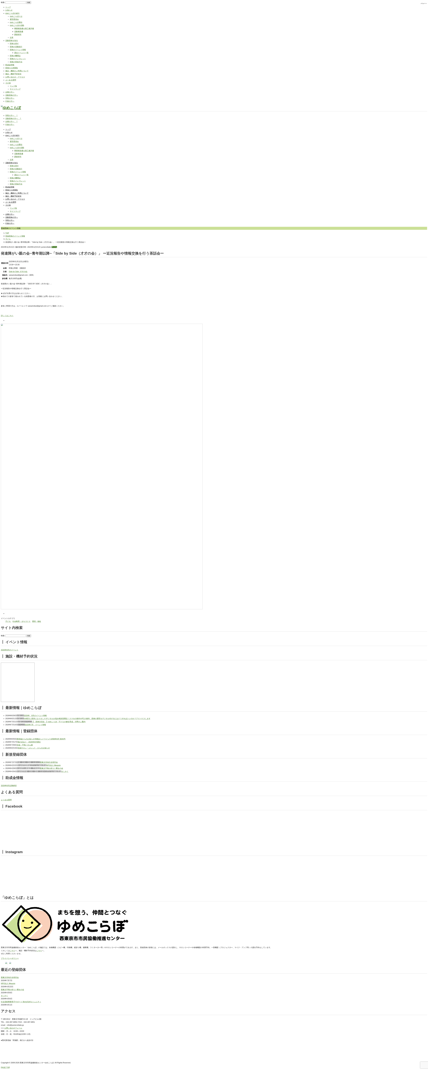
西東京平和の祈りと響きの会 (51, 768)
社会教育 (21, 765)
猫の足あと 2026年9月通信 (29, 742)
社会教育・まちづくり (21, 621)
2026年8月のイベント (9, 650)
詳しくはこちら (7, 316)
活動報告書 (18, 31)
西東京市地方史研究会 (49, 762)
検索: (3, 2)
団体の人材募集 (11, 68)
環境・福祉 (36, 621)
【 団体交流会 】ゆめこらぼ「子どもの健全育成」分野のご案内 (58, 722)
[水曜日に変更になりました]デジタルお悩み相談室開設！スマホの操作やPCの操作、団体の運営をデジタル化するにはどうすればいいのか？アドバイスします (87, 719)
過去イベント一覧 (21, 53)
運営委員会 (14, 19)
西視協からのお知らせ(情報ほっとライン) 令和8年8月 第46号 (41, 739)
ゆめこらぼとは (16, 16)
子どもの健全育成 (39, 765)
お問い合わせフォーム (13, 1028)
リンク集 (13, 86)
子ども (54, 247)
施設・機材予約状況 (13, 74)
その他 (8, 83)
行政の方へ (9, 101)
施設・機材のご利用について (17, 71)
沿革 (11, 37)
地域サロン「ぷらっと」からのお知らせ (34, 748)
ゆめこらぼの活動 (17, 25)
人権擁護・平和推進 (32, 768)
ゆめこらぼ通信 (16, 22)
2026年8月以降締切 (9, 786)
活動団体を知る (11, 40)
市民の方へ (9, 98)
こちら (12, 951)
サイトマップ (15, 89)
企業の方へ (9, 92)
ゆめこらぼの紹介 (12, 13)
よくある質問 (10, 80)
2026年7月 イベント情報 (35, 725)
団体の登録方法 (16, 62)
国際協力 (28, 765)
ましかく (64, 771)
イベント (28, 722)
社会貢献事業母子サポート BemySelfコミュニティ (21, 1002)
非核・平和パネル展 (25, 745)
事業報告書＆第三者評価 (24, 28)
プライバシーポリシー (10, 958)
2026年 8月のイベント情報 (35, 715)
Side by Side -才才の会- (18, 272)
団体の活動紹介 (16, 47)
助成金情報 (9, 65)
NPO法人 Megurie (53, 765)
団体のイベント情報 (18, 50)
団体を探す (14, 44)
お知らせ (8, 10)
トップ (8, 7)
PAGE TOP (5, 1067)
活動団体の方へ (11, 95)
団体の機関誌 (15, 56)
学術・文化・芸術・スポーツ (28, 762)
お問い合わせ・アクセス (15, 77)
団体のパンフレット (18, 59)
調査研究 (17, 34)
